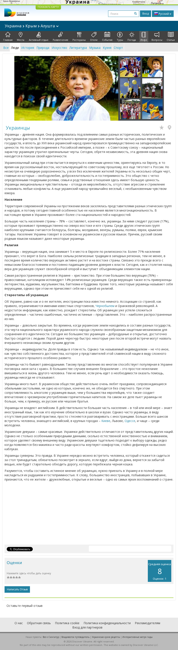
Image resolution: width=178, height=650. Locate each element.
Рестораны (79, 39)
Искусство (59, 48)
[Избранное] (162, 128)
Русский (164, 14)
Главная (8, 39)
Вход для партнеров (87, 627)
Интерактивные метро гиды (137, 637)
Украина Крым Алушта (30, 25)
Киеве (105, 421)
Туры (120, 39)
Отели (93, 39)
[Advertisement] (89, 514)
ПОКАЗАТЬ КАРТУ (48, 6)
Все (6, 48)
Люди (15, 48)
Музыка (95, 48)
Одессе (130, 421)
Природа (42, 48)
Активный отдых (38, 39)
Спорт (118, 48)
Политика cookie (67, 623)
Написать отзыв (17, 589)
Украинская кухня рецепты (106, 637)
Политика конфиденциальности (107, 623)
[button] (22, 88)
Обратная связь (39, 623)
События (107, 39)
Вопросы (157, 39)
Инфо (143, 39)
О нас (19, 623)
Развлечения (60, 39)
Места (20, 39)
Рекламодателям (147, 623)
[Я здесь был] (170, 128)
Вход (145, 13)
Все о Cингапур (51, 637)
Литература (78, 48)
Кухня (107, 48)
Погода (131, 39)
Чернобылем (105, 306)
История (27, 48)
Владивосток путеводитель (75, 637)
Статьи (171, 39)
